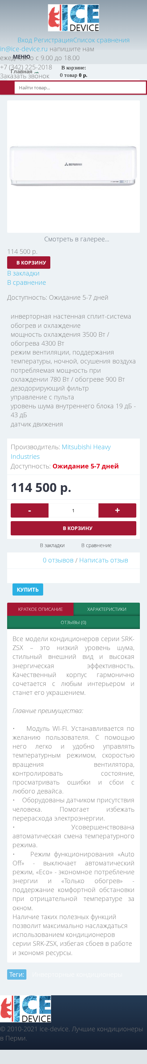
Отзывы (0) (73, 622)
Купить (28, 589)
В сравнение (96, 545)
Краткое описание (40, 609)
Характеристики (106, 609)
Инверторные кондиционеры (77, 974)
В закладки (52, 545)
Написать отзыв (103, 560)
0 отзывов (58, 560)
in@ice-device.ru (24, 48)
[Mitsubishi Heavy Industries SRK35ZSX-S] (73, 166)
